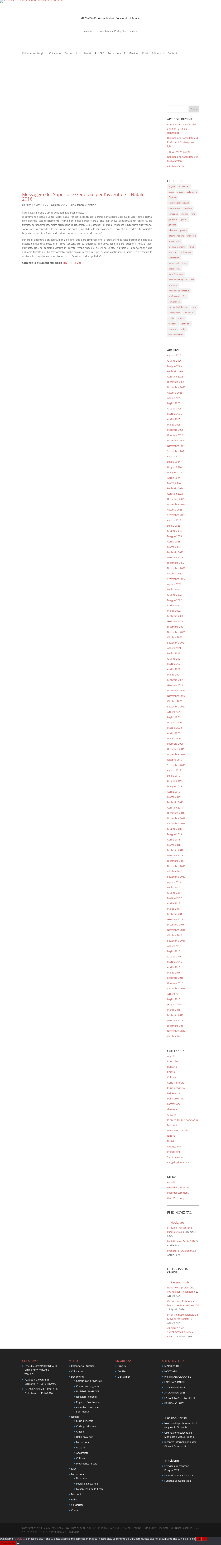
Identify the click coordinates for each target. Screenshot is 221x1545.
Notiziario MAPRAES (87, 1391)
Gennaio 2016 (175, 983)
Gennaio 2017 (175, 919)
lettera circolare (176, 235)
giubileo (172, 224)
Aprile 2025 (173, 419)
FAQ (102, 53)
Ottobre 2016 (174, 935)
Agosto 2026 (174, 355)
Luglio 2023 (173, 525)
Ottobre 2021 (174, 637)
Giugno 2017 (174, 892)
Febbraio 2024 (175, 488)
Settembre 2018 (176, 823)
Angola (171, 1056)
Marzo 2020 (174, 738)
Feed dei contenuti (178, 1187)
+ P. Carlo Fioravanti (178, 151)
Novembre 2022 (176, 568)
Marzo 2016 (174, 972)
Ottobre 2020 (174, 701)
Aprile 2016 (173, 967)
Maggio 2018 (174, 834)
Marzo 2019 (174, 797)
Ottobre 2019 (174, 759)
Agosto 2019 (174, 770)
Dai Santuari (174, 1093)
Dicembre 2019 (176, 749)
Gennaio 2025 (175, 435)
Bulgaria (172, 1066)
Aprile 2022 (173, 605)
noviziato (173, 252)
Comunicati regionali (88, 1386)
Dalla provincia (175, 1098)
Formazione (115, 53)
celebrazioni (174, 208)
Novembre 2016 (176, 930)
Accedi (171, 1182)
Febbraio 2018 (175, 850)
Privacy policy (8, 1542)
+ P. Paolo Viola (175, 166)
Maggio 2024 (174, 472)
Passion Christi (176, 1418)
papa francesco (176, 274)
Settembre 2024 (176, 451)
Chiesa (171, 1072)
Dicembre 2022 (176, 562)
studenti (181, 318)
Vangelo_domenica (178, 1162)
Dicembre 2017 (176, 860)
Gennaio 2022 (175, 621)
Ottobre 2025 (174, 392)
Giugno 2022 (174, 594)
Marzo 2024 (174, 483)
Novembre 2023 (176, 504)
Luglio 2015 (173, 999)
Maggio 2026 (174, 366)
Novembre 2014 (176, 1031)
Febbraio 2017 (175, 914)
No (204, 1538)
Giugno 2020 (174, 722)
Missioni (133, 53)
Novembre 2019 (176, 754)
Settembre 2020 (176, 706)
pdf (192, 279)
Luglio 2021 (173, 653)
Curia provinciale (177, 1088)
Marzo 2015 (174, 1009)
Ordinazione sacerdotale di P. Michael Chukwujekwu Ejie (183, 142)
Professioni (173, 1151)
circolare (188, 208)
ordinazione (186, 252)
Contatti (172, 53)
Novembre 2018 (176, 818)
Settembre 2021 (176, 642)
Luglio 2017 (173, 887)
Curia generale (78, 204)
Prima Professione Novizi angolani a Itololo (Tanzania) (181, 128)
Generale (172, 1109)
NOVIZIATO (170, 1371)
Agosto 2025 (174, 398)
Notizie (88, 53)
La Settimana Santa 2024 (181, 1241)
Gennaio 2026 (175, 376)
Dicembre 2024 (176, 440)
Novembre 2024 (176, 445)
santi (194, 307)
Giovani (171, 1114)
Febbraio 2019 (175, 802)
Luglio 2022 (173, 589)
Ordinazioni (174, 257)
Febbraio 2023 (175, 552)
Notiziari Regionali (86, 1396)
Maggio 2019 (174, 786)
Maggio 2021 (174, 663)
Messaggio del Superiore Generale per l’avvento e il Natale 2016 (83, 196)
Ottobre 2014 (174, 1036)
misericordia (175, 241)
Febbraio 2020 (175, 743)
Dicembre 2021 (176, 626)
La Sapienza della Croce (90, 1489)
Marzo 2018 (174, 845)
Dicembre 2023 (176, 499)
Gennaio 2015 (175, 1020)
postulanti (173, 285)
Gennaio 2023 (175, 557)
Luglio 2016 (173, 951)
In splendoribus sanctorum (183, 1120)
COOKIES (20, 1538)
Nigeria (171, 1135)
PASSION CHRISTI (174, 1403)
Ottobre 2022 (174, 573)
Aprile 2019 (173, 791)
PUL (184, 296)
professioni (174, 296)
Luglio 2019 (173, 775)
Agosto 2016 (174, 946)
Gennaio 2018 (175, 855)
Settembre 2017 (176, 876)
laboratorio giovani (178, 230)
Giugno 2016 (174, 956)
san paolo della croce (179, 307)
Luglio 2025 (173, 403)
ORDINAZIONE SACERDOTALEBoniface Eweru (180, 1332)
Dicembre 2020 (176, 690)
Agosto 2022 (174, 584)
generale (173, 219)
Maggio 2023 (174, 536)
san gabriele (174, 301)
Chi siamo (55, 53)
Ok (198, 1538)
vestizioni (173, 329)
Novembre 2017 (176, 866)
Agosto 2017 (174, 882)
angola (172, 186)
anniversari (184, 186)
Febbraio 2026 (175, 371)
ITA (65, 262)
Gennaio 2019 (175, 807)
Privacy (122, 1366)
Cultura (171, 1077)
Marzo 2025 (174, 424)
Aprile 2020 (173, 733)
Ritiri (145, 53)
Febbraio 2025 (175, 429)
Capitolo (172, 197)
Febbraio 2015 (175, 1015)
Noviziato (177, 1222)
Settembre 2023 (176, 515)
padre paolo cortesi (178, 263)
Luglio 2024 (173, 461)
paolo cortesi (175, 268)
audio (171, 191)
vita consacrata (176, 334)
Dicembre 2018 (176, 813)
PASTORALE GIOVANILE (177, 1376)
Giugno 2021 (174, 658)
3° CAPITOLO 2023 (174, 1392)
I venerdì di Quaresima (180, 1250)
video (183, 329)
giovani (184, 219)
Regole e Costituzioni (88, 1402)
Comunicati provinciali (89, 1380)
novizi (191, 246)
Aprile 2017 (173, 903)
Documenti (70, 53)
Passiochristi (179, 1282)
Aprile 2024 (173, 477)
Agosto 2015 (174, 993)
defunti (184, 213)
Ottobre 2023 (174, 509)
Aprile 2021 (173, 669)
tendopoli (173, 323)
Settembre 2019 (176, 765)
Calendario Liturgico (33, 53)
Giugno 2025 (174, 408)
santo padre (174, 312)
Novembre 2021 (176, 632)
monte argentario (177, 246)
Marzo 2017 (174, 908)
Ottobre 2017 (174, 871)
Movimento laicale (177, 1130)
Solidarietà (158, 53)
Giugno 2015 (174, 1004)
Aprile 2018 (173, 839)
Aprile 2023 (173, 541)
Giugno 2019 (174, 781)
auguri (180, 191)
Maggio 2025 (174, 413)
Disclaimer (124, 1376)
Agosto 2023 (174, 520)
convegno (173, 213)
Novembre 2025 (176, 387)
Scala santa (189, 312)
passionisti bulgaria (178, 279)
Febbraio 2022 (175, 616)
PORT (78, 262)
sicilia (171, 318)
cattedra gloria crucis (179, 202)
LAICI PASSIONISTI (174, 1382)
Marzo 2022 (174, 610)
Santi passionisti (176, 1157)
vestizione (186, 323)
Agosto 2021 (174, 648)
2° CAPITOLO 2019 (174, 1387)
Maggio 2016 (174, 961)
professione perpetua (179, 290)
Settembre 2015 (176, 988)
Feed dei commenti (178, 1192)
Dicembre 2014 (176, 1025)
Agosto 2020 (174, 712)
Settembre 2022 (176, 578)
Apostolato (173, 1061)
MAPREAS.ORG (172, 1366)
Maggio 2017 (174, 898)
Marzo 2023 (174, 547)
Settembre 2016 (176, 940)
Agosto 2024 (174, 456)
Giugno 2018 (174, 828)
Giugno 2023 (174, 530)
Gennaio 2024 (175, 493)
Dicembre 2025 (176, 382)
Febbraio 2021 (175, 680)
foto (193, 213)
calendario (192, 191)
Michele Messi (34, 204)
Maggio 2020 (174, 727)
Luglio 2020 (173, 717)
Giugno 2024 (174, 467)
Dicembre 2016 (176, 924)
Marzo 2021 (174, 674)
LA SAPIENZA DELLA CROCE (179, 1398)
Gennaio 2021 (175, 685)
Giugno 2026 (174, 360)
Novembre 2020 (176, 695)
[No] (18, 1543)
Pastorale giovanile (87, 1483)
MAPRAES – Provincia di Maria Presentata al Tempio (110, 18)
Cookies (122, 1371)
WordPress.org (175, 1198)
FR (70, 262)
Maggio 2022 (174, 600)
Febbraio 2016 (175, 977)
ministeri (191, 235)
